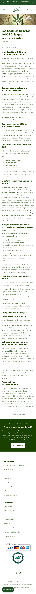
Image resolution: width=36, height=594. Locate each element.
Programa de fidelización (11, 486)
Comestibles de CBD (9, 536)
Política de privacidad (27, 584)
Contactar (6, 482)
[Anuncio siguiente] (32, 2)
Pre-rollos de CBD (9, 510)
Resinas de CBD (8, 514)
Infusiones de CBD (9, 519)
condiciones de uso (9, 469)
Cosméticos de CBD (9, 527)
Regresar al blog (19, 414)
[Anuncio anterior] (3, 2)
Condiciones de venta (22, 590)
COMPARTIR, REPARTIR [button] (10, 47)
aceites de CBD (8, 523)
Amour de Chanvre (16, 581)
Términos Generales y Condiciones (14, 465)
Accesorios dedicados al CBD (12, 532)
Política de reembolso (15, 584)
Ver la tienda (18, 445)
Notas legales (7, 478)
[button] (4, 9)
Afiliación (6, 491)
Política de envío (25, 587)
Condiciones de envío (10, 473)
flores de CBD (8, 506)
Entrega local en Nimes (10, 495)
